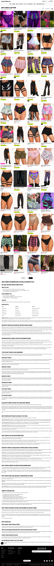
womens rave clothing (11, 501)
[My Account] (49, 1)
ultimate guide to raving (11, 551)
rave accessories (26, 398)
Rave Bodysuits (12, 295)
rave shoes (12, 423)
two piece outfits (32, 420)
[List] (52, 8)
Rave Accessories (14, 297)
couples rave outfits (18, 500)
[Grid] (51, 8)
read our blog (10, 550)
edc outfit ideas (10, 553)
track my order (3, 550)
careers (19, 553)
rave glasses (19, 420)
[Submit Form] (51, 551)
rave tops (49, 407)
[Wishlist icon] (12, 11)
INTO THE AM (51, 564)
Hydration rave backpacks (7, 497)
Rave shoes (5, 496)
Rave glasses (5, 495)
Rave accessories (6, 494)
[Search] (43, 1)
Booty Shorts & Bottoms (8, 9)
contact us (3, 553)
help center (3, 551)
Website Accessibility (9, 564)
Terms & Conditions (16, 564)
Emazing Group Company (45, 564)
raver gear (34, 515)
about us (19, 550)
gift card (19, 551)
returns (2, 555)
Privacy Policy (3, 564)
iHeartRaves (33, 564)
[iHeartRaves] (6, 1)
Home (2, 9)
